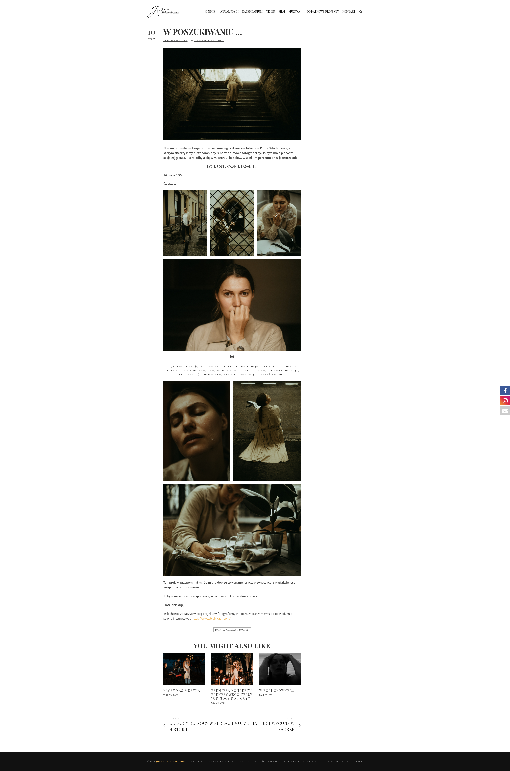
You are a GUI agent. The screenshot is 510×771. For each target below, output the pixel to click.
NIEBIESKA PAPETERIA (175, 40)
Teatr (270, 11)
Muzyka (294, 11)
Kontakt (348, 11)
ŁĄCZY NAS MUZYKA (181, 690)
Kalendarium (252, 11)
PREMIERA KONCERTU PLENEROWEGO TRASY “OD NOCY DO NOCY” (231, 694)
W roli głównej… (276, 690)
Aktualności (229, 11)
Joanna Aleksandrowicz (209, 40)
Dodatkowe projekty (323, 11)
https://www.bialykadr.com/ (211, 618)
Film (282, 11)
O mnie (210, 11)
